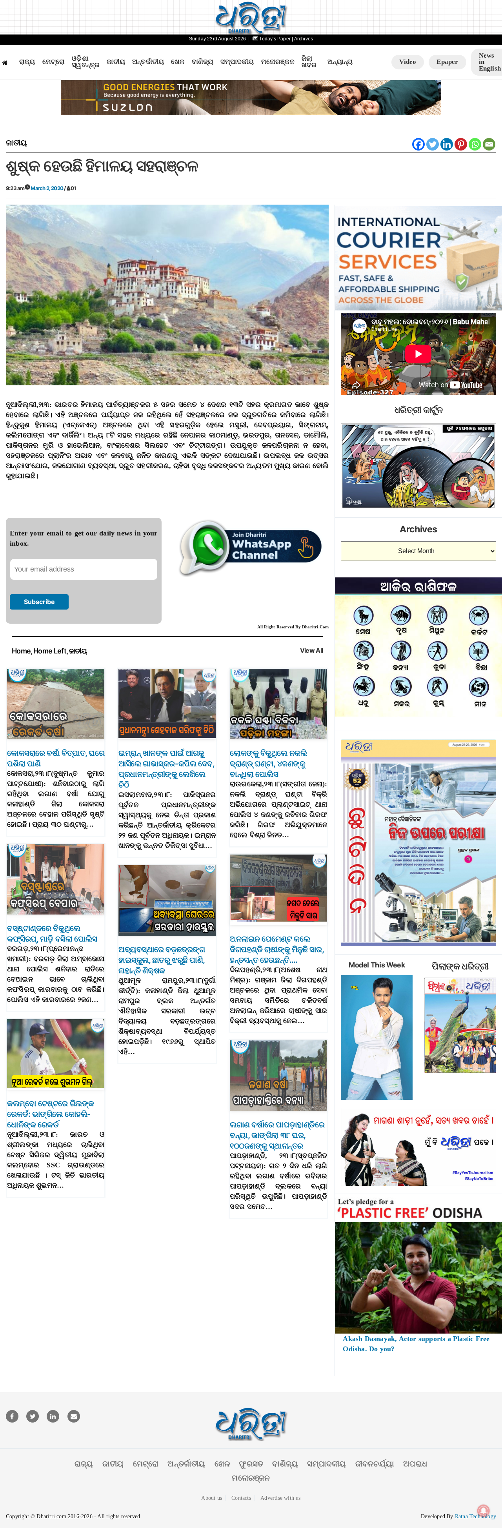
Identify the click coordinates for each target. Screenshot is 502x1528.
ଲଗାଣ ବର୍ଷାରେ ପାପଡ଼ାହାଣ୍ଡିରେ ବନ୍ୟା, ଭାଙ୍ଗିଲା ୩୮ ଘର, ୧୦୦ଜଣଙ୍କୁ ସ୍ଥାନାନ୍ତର (277, 1135)
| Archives (302, 39)
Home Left (49, 651)
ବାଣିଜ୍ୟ (203, 61)
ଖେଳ (177, 61)
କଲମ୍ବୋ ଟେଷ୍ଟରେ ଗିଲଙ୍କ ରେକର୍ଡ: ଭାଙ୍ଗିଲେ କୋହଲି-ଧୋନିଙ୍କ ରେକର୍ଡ (50, 1114)
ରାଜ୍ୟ (27, 61)
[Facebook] (418, 144)
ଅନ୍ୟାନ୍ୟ (340, 61)
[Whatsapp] (475, 144)
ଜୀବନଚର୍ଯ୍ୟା (374, 1463)
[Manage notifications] (483, 1510)
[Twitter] (432, 144)
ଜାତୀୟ (116, 61)
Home (21, 651)
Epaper (447, 61)
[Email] (489, 144)
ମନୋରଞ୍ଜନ (278, 61)
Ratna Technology (475, 1516)
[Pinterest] (461, 144)
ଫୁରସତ (251, 1463)
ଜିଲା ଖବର (309, 62)
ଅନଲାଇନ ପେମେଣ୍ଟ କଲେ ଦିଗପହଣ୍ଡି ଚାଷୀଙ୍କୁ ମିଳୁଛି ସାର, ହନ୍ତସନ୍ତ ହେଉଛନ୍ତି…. (277, 949)
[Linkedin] (446, 144)
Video (407, 61)
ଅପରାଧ (415, 1463)
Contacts (241, 1498)
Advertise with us (280, 1498)
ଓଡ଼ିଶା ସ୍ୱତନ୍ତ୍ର (86, 62)
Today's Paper (275, 39)
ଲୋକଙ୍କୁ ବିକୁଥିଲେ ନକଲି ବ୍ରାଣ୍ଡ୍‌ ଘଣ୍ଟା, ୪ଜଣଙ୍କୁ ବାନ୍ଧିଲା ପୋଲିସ (268, 763)
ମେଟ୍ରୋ (53, 61)
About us (211, 1498)
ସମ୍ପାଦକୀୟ (237, 61)
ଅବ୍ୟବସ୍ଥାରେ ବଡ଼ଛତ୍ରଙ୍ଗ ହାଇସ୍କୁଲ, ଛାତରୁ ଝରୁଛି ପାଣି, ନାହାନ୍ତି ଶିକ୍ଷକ (161, 960)
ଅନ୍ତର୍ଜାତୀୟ (148, 61)
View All (311, 650)
